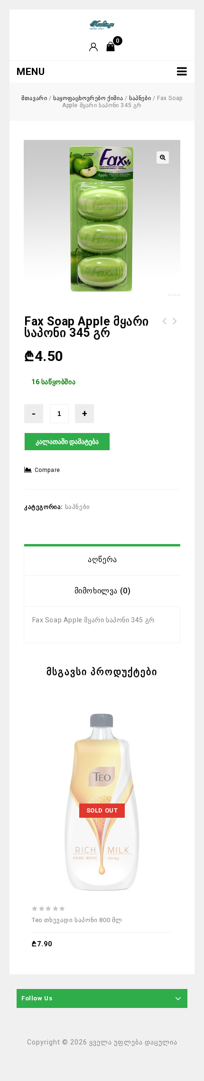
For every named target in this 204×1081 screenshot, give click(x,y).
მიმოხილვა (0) (102, 590)
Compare (47, 470)
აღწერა (102, 559)
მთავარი (34, 98)
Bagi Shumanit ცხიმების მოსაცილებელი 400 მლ (164, 332)
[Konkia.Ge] (102, 24)
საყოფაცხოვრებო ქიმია (88, 98)
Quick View (126, 777)
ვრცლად (82, 777)
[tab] (102, 559)
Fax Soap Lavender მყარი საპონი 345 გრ (175, 332)
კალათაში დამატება (67, 441)
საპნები (140, 98)
